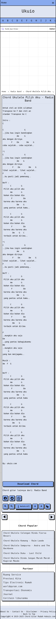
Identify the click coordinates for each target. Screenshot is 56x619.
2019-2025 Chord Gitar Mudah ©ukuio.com (34, 616)
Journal (8, 594)
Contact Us (17, 611)
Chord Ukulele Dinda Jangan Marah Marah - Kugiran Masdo (27, 559)
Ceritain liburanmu (15, 598)
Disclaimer (31, 611)
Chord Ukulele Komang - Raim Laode (23, 540)
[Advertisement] (28, 61)
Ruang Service (12, 574)
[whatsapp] (19, 498)
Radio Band (40, 490)
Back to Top (29, 614)
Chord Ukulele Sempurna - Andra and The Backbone (26, 547)
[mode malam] (47, 506)
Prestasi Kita (12, 578)
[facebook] (5, 498)
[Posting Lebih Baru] (4, 517)
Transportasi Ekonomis (17, 590)
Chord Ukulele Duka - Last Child (22, 553)
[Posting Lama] (51, 517)
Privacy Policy (48, 611)
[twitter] (12, 498)
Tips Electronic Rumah (17, 582)
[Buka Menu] (53, 3)
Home (4, 2)
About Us (4, 611)
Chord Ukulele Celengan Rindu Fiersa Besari (24, 534)
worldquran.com (12, 586)
